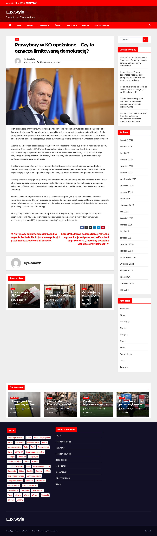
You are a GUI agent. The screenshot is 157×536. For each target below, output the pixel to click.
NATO (47, 471)
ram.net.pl (60, 448)
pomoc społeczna (29, 485)
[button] (150, 25)
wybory (35, 495)
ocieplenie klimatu (15, 481)
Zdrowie (124, 367)
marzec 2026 (126, 146)
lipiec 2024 (125, 277)
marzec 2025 (126, 225)
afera (28, 437)
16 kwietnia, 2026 (57, 409)
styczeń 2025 (126, 238)
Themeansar (52, 531)
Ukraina (18, 495)
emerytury (22, 457)
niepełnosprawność (16, 476)
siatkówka (25, 490)
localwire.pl (61, 472)
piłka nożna (40, 481)
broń (33, 447)
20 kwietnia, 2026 (21, 409)
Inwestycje (125, 321)
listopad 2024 (126, 251)
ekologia (11, 457)
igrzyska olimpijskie (16, 466)
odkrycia (29, 481)
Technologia (102, 25)
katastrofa (12, 471)
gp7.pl (58, 484)
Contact (148, 531)
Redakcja (31, 59)
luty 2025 (124, 231)
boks (26, 447)
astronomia (19, 442)
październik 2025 (128, 179)
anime (10, 442)
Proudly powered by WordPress (18, 531)
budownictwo (43, 447)
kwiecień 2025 (126, 218)
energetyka (33, 457)
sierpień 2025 (126, 192)
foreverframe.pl (63, 442)
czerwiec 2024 (127, 283)
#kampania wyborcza (50, 62)
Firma (122, 315)
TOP (19, 25)
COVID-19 (19, 452)
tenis (10, 495)
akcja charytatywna (42, 437)
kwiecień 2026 (127, 140)
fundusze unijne (14, 461)
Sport (29, 25)
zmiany (20, 500)
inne (28, 466)
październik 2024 (128, 257)
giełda (26, 461)
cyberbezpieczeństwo (35, 452)
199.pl (58, 436)
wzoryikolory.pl (63, 478)
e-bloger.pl (61, 466)
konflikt (30, 471)
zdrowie (11, 500)
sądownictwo (37, 490)
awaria (44, 442)
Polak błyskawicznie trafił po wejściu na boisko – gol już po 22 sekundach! (133, 89)
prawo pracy (13, 490)
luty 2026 (124, 153)
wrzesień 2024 (127, 264)
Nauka (85, 25)
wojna (26, 495)
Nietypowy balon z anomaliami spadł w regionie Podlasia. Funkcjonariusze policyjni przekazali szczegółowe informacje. (35, 237)
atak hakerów (33, 442)
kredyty (39, 471)
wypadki (45, 495)
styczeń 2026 (126, 159)
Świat (58, 25)
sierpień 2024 (126, 270)
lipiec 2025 (125, 198)
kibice (21, 471)
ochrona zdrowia (34, 476)
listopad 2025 (126, 172)
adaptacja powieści (15, 437)
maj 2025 (124, 211)
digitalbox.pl (61, 460)
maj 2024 (124, 290)
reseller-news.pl (63, 454)
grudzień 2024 (127, 244)
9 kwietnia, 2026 (129, 409)
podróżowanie (14, 485)
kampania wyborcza (41, 466)
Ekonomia (44, 25)
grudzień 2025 (127, 166)
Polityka (72, 25)
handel (35, 461)
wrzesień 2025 (127, 185)
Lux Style (15, 12)
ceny (10, 452)
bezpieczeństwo (14, 447)
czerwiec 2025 (127, 205)
